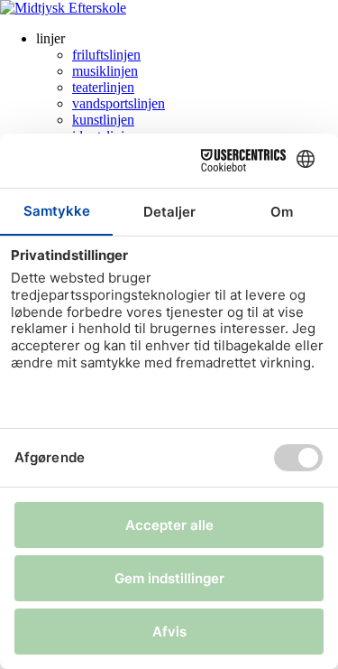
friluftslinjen (106, 54)
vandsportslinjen (118, 103)
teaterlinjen (103, 87)
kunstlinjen (103, 119)
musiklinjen (105, 71)
